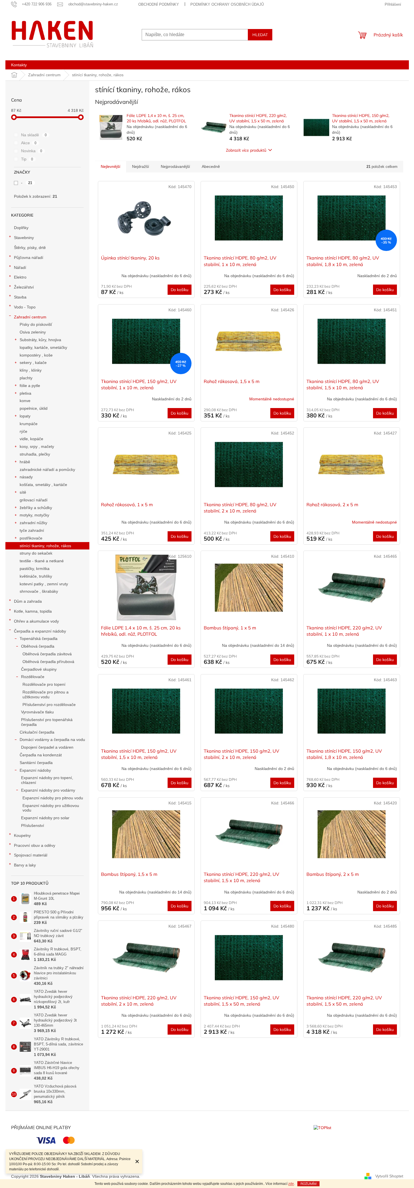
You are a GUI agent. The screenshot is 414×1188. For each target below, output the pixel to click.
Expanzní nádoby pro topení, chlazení (47, 780)
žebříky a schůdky (36, 507)
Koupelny (22, 835)
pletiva (25, 393)
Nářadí (20, 267)
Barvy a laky (25, 865)
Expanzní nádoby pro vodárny (48, 790)
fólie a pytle (30, 385)
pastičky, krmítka (35, 568)
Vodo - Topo (25, 307)
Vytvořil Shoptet (389, 1176)
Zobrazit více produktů (246, 150)
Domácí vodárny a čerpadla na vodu (52, 739)
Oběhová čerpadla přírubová (48, 661)
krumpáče (29, 423)
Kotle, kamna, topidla (33, 611)
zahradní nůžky (33, 522)
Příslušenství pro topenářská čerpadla (47, 722)
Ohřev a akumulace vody (36, 621)
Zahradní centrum (30, 317)
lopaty (25, 416)
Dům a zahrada (28, 601)
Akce (29, 143)
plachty (26, 378)
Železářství (24, 287)
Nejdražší (140, 166)
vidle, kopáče (31, 439)
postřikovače (31, 538)
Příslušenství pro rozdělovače (49, 704)
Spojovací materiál (30, 855)
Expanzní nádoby (35, 770)
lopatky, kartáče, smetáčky (43, 347)
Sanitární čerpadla (36, 762)
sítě (23, 492)
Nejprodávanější (175, 166)
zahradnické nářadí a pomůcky (47, 469)
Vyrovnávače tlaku (37, 712)
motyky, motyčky (34, 515)
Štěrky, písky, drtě (30, 247)
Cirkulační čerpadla (37, 732)
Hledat (260, 34)
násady (26, 477)
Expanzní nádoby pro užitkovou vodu (50, 808)
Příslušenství (32, 825)
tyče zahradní (32, 530)
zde (291, 1184)
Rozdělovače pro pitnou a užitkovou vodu (45, 694)
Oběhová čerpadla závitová (47, 654)
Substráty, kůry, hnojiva (40, 339)
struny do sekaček (36, 553)
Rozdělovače (32, 676)
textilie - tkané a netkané (42, 561)
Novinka (31, 151)
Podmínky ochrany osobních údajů (227, 4)
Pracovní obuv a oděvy (34, 845)
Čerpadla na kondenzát (41, 755)
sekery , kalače (33, 362)
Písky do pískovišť (36, 324)
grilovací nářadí (34, 500)
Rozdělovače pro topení (43, 684)
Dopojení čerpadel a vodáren (47, 747)
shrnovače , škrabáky (39, 591)
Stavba (20, 297)
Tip (27, 159)
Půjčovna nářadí (28, 257)
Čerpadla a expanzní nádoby (40, 631)
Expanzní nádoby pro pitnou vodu (52, 798)
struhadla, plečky (35, 454)
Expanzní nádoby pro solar (45, 818)
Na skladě (34, 135)
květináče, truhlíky (36, 576)
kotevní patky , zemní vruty (44, 584)
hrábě (25, 462)
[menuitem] (18, 64)
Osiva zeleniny (33, 332)
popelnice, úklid (34, 408)
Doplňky (21, 227)
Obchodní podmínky (158, 4)
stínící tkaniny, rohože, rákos (45, 545)
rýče (23, 431)
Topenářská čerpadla (38, 638)
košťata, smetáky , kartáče (43, 484)
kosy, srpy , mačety (37, 446)
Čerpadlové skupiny (39, 669)
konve (25, 400)
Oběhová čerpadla (37, 646)
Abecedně (211, 166)
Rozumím (308, 1183)
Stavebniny (24, 237)
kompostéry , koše (36, 355)
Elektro (20, 277)
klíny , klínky (31, 370)
